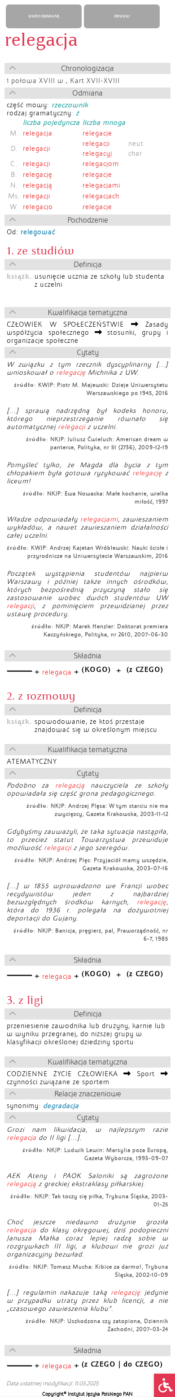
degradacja (61, 1106)
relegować (38, 232)
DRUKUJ (122, 16)
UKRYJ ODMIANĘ (43, 16)
